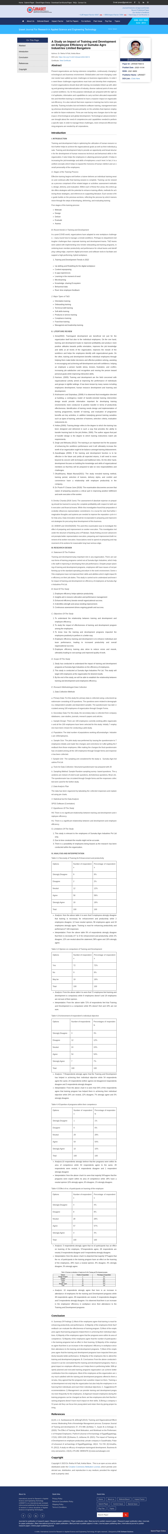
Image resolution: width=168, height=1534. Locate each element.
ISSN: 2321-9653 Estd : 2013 (141, 21)
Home (21, 3)
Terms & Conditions (59, 1507)
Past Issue (97, 21)
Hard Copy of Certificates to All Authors (123, 15)
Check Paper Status (43, 3)
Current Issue (118, 1504)
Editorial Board (43, 21)
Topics (117, 21)
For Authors (86, 21)
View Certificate (65, 60)
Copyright (23, 69)
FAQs (75, 3)
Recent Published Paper (140, 10)
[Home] (23, 21)
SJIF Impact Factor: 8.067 (69, 15)
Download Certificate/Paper (61, 3)
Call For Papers (72, 21)
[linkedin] (143, 2)
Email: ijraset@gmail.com (122, 2)
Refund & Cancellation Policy (62, 1501)
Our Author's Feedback (141, 12)
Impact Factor (57, 21)
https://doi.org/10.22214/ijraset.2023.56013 (74, 57)
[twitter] (139, 2)
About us (111, 1499)
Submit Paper (29, 3)
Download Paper (136, 59)
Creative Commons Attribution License (84, 1467)
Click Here (135, 78)
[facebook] (134, 2)
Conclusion (23, 57)
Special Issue (132, 1504)
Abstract (22, 45)
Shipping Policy (57, 1504)
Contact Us (82, 3)
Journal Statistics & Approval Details (135, 8)
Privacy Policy (57, 1498)
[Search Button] (126, 1514)
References (23, 63)
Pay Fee (108, 21)
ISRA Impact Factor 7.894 (94, 15)
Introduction (23, 51)
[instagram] (147, 2)
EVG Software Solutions (125, 1531)
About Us (30, 21)
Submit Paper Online (158, 1531)
